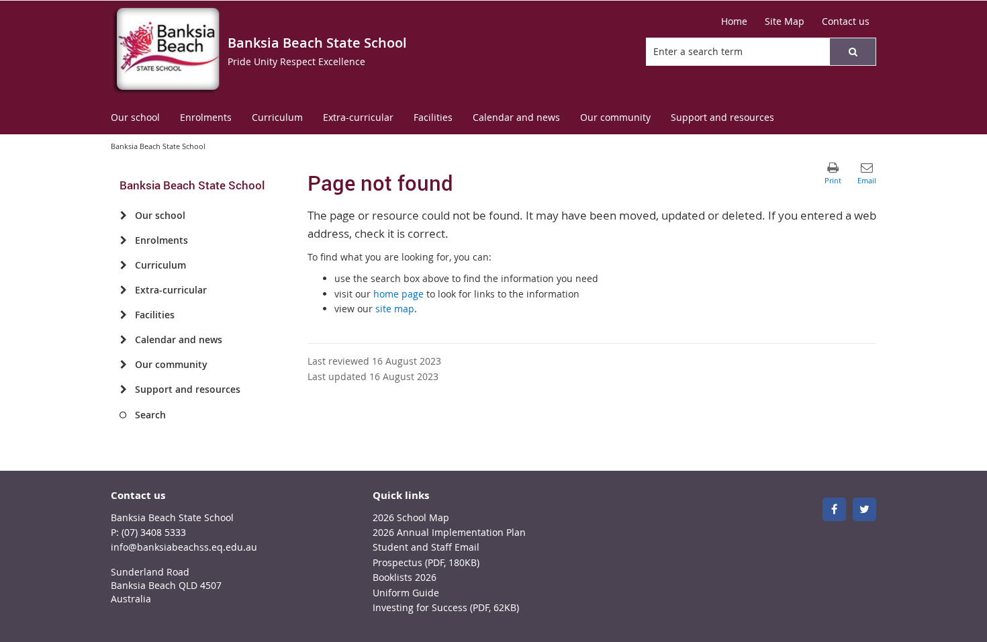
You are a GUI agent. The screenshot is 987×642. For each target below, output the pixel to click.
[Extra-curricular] (123, 290)
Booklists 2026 (404, 577)
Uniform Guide (406, 592)
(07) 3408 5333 (154, 532)
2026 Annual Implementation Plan (449, 532)
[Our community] (123, 365)
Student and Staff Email (426, 547)
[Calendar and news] (123, 340)
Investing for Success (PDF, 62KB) (446, 607)
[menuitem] (135, 117)
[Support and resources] (123, 389)
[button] (853, 51)
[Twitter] (864, 509)
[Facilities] (123, 315)
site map (394, 308)
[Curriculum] (123, 265)
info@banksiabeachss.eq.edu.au (184, 547)
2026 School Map (411, 517)
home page (398, 293)
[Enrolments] (123, 240)
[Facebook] (834, 509)
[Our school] (123, 215)
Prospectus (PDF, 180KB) (426, 562)
